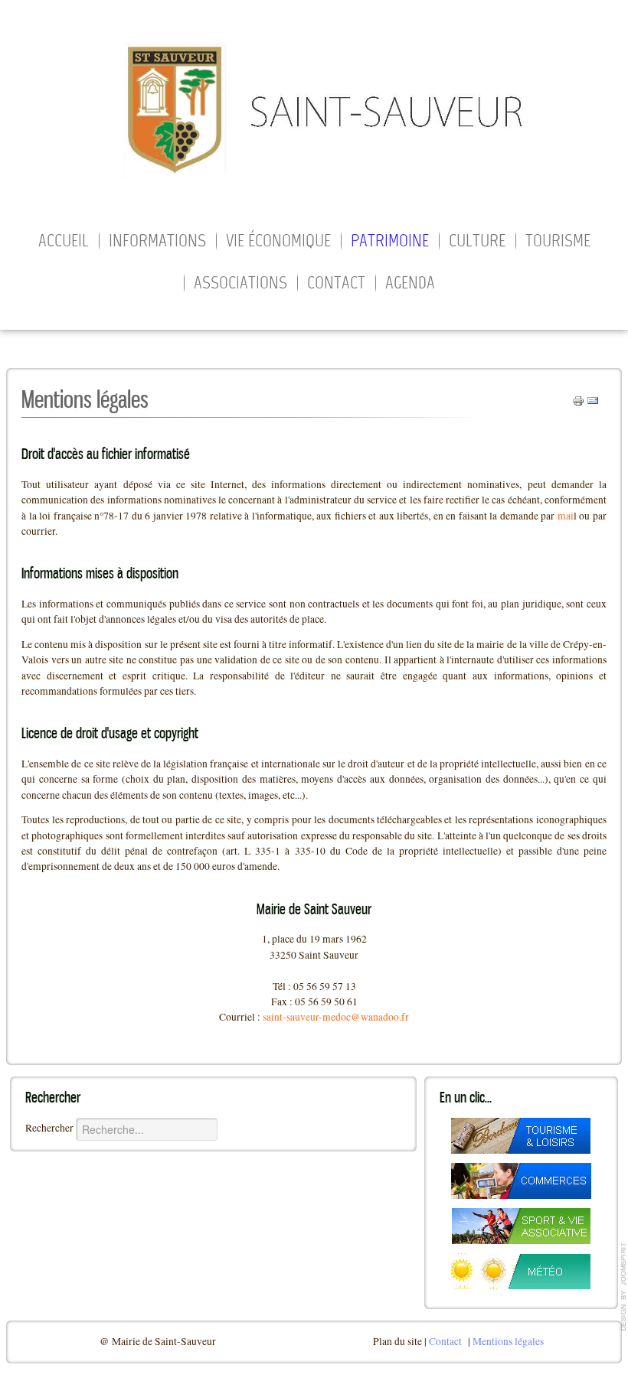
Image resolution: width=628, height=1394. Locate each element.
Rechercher (49, 1128)
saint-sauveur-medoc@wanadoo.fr (336, 1017)
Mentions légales (508, 1341)
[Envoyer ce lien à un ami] (593, 399)
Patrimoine (390, 242)
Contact (336, 284)
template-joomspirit (624, 1287)
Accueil (63, 242)
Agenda (410, 284)
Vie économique (278, 242)
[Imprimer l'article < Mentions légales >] (578, 399)
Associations (240, 284)
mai (566, 516)
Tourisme (557, 242)
